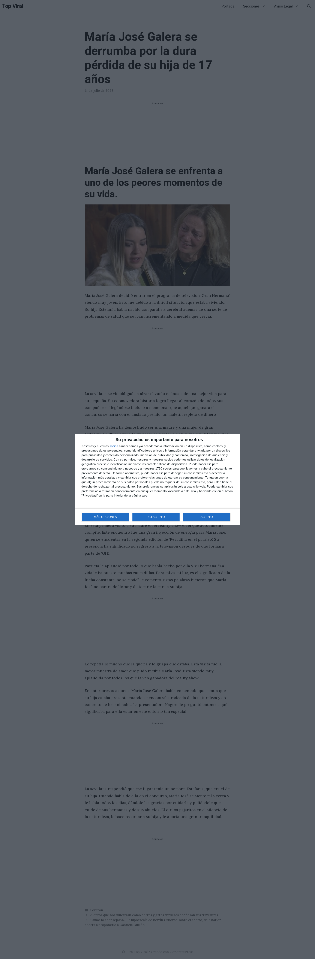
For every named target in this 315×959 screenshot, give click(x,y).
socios (114, 445)
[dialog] (157, 479)
